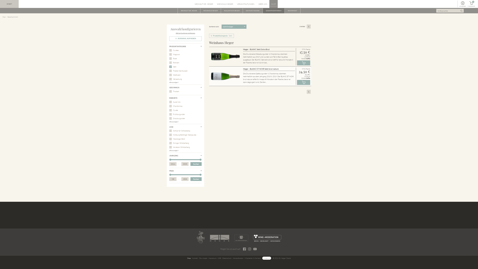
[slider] (170, 160)
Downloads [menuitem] (203, 258)
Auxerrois (176, 102)
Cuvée (175, 110)
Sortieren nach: (214, 27)
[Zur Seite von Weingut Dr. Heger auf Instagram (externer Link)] (249, 249)
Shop (3, 17)
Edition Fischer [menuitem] (253, 11)
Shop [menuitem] (273, 4)
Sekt (174, 67)
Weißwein (176, 75)
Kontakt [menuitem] (195, 258)
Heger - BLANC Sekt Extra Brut (256, 49)
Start (9, 4)
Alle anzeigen (173, 82)
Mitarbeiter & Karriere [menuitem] (253, 258)
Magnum (176, 54)
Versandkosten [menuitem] (238, 258)
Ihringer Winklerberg (181, 143)
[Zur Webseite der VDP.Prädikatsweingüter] (241, 238)
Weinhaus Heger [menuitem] (225, 4)
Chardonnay (178, 106)
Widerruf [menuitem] (267, 258)
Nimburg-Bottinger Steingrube (184, 135)
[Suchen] (461, 11)
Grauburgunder (179, 118)
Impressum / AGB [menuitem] (215, 258)
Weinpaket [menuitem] (292, 11)
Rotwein (176, 63)
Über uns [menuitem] (262, 4)
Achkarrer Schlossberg (181, 131)
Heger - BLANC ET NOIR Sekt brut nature (261, 69)
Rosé (175, 58)
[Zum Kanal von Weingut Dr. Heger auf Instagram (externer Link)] (255, 249)
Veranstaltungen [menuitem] (246, 4)
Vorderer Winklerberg (181, 147)
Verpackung (177, 79)
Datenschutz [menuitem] (226, 258)
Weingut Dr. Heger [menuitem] (204, 4)
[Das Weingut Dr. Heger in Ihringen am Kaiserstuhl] (200, 237)
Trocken (176, 91)
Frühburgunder (179, 114)
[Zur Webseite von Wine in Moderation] (267, 238)
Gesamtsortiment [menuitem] (274, 11)
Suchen (196, 164)
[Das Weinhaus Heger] (219, 238)
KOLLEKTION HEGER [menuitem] (232, 11)
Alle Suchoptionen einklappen (185, 33)
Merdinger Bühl (179, 139)
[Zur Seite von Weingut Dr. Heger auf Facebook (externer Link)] (244, 249)
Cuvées (176, 50)
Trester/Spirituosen (180, 71)
